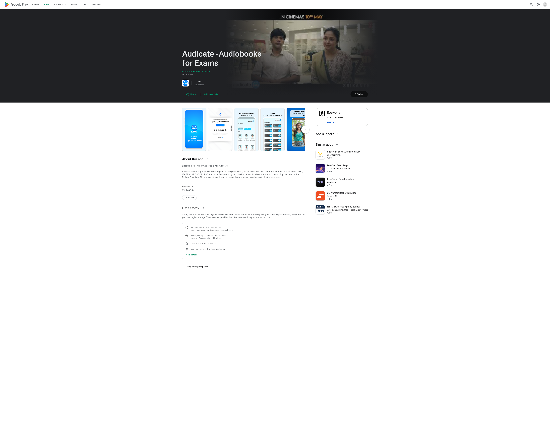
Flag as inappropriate (195, 266)
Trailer (359, 94)
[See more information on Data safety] (203, 208)
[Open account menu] (545, 4)
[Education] (189, 197)
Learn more (195, 230)
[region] (222, 83)
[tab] (36, 4)
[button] (194, 129)
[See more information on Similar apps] (337, 144)
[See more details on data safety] (192, 254)
